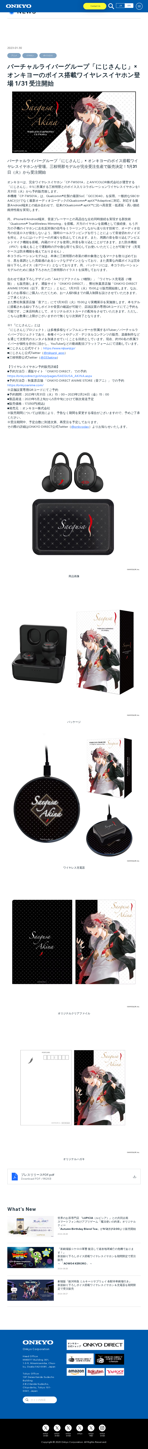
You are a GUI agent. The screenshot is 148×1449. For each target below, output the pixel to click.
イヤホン (30, 55)
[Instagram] (102, 1428)
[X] (45, 1428)
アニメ (14, 55)
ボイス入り (48, 55)
